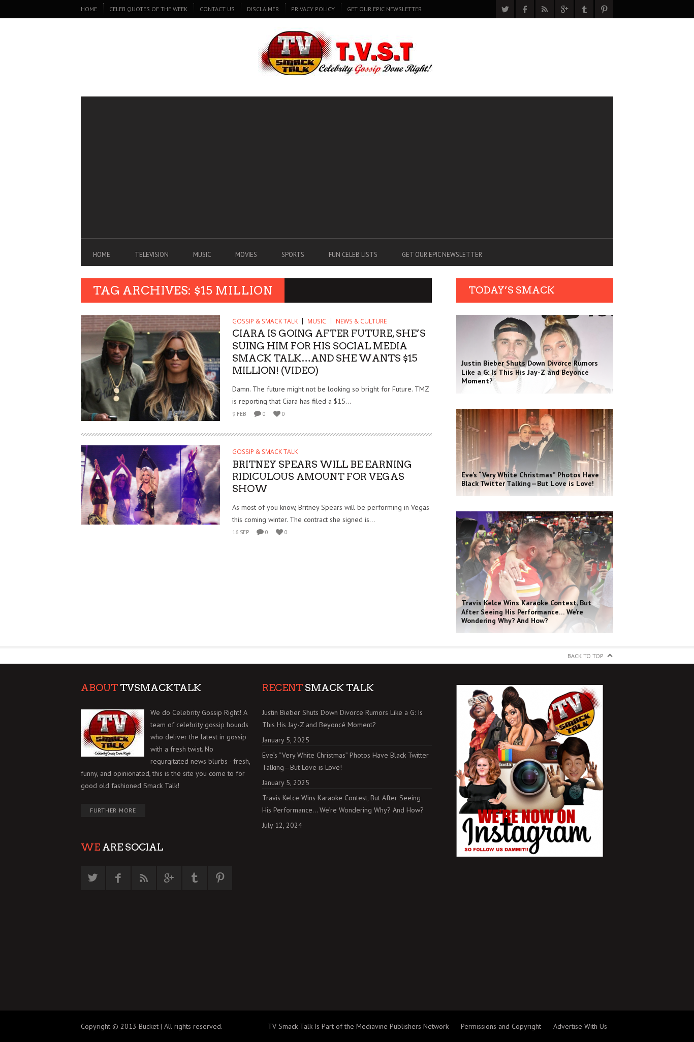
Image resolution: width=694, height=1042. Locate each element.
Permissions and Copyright (501, 1026)
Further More (113, 810)
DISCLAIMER (263, 9)
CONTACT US (217, 9)
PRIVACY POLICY (313, 9)
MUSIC (202, 254)
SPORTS (292, 254)
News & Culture (361, 321)
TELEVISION (152, 254)
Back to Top (585, 656)
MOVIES (246, 254)
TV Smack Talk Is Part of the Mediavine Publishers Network (358, 1026)
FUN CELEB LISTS (353, 254)
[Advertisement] (347, 167)
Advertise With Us (580, 1026)
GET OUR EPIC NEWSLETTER (384, 9)
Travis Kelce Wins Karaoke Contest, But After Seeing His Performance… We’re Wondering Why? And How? (343, 804)
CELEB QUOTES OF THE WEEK (148, 9)
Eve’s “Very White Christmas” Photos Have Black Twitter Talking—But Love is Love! (345, 761)
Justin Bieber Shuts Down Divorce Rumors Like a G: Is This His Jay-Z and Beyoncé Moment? (342, 718)
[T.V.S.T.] (347, 54)
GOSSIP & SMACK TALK (265, 321)
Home (89, 9)
